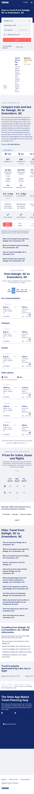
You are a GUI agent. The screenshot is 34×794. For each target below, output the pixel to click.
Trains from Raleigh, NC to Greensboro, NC (16, 649)
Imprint (3, 779)
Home (3, 684)
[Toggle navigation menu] (32, 2)
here (25, 443)
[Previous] (4, 479)
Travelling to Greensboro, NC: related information (14, 656)
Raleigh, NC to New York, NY (10, 676)
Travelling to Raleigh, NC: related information (17, 652)
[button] (10, 30)
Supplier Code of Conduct (9, 783)
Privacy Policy (25, 779)
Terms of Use (13, 779)
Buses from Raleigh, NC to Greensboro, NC (16, 646)
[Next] (30, 290)
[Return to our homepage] (5, 2)
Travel (10, 684)
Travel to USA (18, 684)
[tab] (9, 377)
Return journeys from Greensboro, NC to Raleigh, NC (15, 642)
